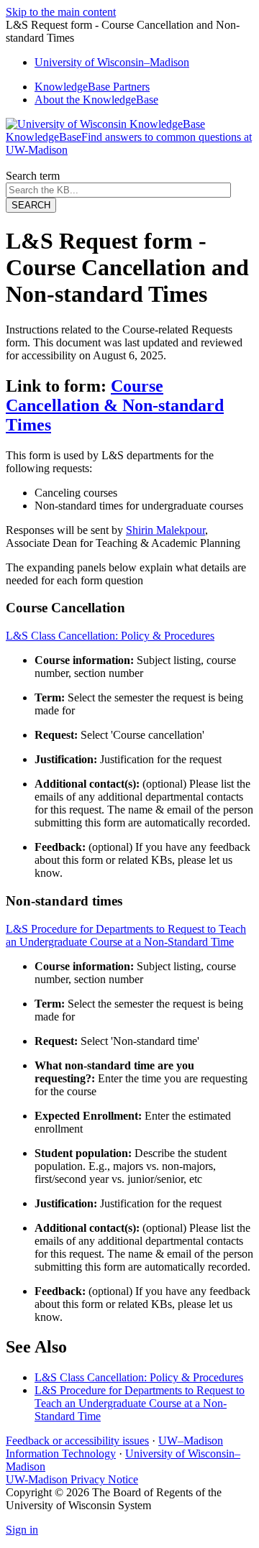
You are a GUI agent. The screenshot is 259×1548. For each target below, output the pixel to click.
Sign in (22, 1530)
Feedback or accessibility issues (77, 1440)
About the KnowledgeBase (96, 99)
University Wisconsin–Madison (112, 62)
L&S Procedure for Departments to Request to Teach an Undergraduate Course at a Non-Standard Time (126, 935)
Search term (33, 176)
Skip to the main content (61, 12)
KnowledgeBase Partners (92, 86)
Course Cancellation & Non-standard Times (115, 405)
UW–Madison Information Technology (114, 1447)
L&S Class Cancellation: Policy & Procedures (110, 636)
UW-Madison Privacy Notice (72, 1479)
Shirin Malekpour (165, 530)
